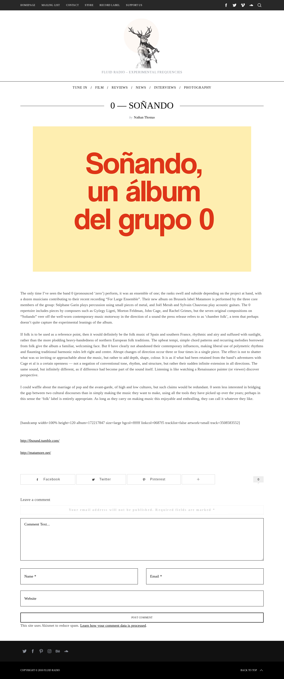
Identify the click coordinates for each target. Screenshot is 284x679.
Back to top (249, 670)
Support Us (134, 5)
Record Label (110, 5)
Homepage (27, 5)
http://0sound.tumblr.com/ (39, 440)
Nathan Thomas (144, 117)
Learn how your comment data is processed (113, 625)
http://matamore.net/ (35, 453)
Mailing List (51, 5)
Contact (72, 5)
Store (89, 5)
